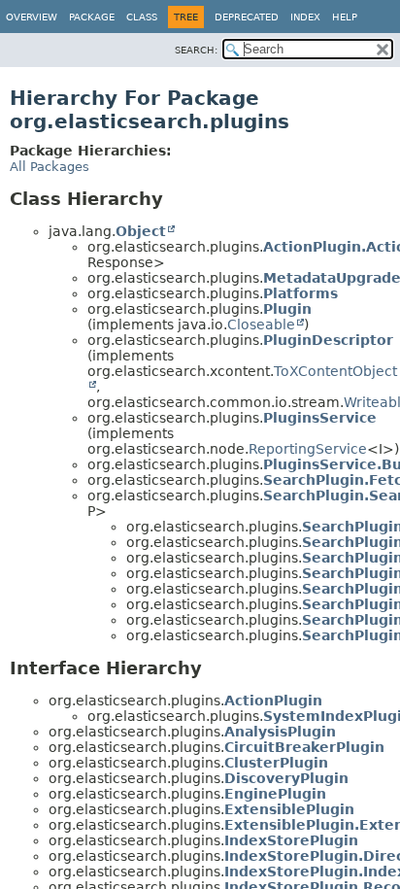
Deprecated (247, 17)
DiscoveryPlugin (286, 778)
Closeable (261, 324)
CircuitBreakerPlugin (304, 747)
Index (305, 17)
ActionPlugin (273, 700)
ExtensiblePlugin (289, 809)
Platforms (300, 293)
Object (141, 231)
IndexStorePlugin (291, 840)
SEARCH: (196, 50)
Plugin (287, 309)
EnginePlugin (275, 794)
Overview (31, 17)
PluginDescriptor (328, 340)
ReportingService (308, 449)
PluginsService (320, 418)
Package (92, 17)
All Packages (49, 166)
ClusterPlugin (276, 762)
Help (344, 17)
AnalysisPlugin (280, 731)
